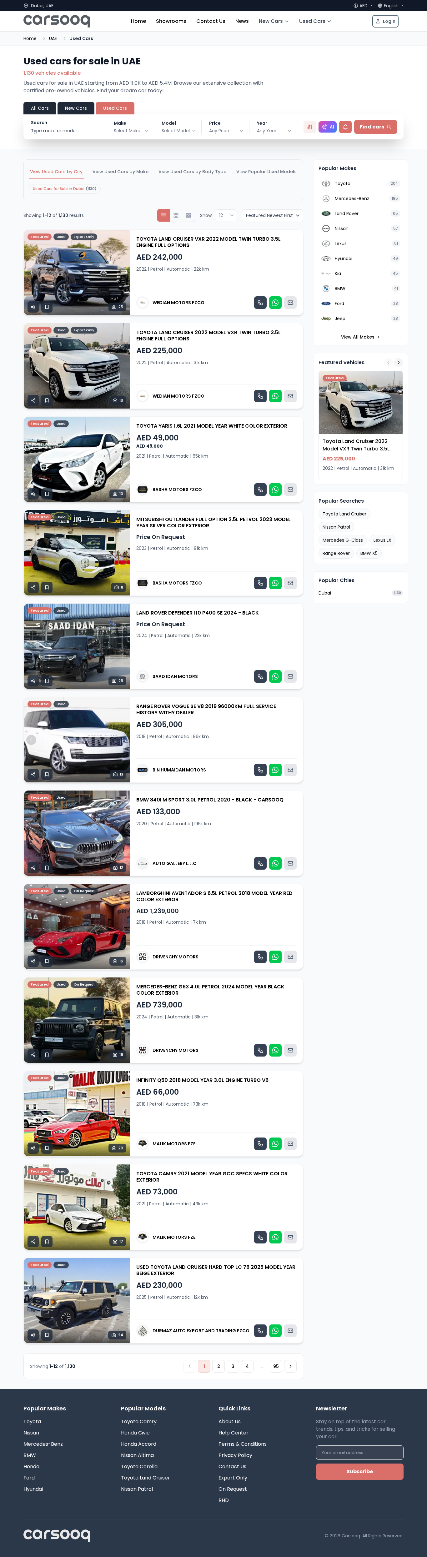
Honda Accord (138, 1444)
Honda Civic (135, 1432)
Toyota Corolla (139, 1466)
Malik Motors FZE (174, 1144)
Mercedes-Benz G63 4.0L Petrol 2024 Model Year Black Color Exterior (210, 990)
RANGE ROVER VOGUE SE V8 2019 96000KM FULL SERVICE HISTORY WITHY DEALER (206, 709)
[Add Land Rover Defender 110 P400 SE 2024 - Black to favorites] (47, 680)
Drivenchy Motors (175, 957)
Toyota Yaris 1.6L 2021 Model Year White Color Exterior (211, 425)
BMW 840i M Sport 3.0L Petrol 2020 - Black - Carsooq (210, 799)
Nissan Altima (137, 1455)
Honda (31, 1466)
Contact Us (210, 21)
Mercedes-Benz (43, 1444)
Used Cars (312, 21)
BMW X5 (369, 553)
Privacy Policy (235, 1455)
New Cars (271, 21)
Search (39, 122)
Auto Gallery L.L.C (174, 863)
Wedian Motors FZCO (178, 302)
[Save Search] (345, 127)
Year (262, 123)
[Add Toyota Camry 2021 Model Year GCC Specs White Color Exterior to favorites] (47, 1241)
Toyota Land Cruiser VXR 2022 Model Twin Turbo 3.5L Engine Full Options (208, 242)
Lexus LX (382, 540)
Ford (29, 1477)
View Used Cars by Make (120, 171)
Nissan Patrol (336, 527)
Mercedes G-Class (343, 540)
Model (169, 123)
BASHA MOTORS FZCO (177, 489)
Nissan (31, 1432)
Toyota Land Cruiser (344, 514)
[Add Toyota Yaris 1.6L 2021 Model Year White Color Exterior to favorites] (47, 494)
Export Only (233, 1477)
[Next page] (290, 1366)
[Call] (260, 302)
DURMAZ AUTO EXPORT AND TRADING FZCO (201, 1331)
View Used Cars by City (56, 171)
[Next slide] (123, 273)
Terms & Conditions (243, 1444)
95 (276, 1366)
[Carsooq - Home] (56, 21)
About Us (230, 1421)
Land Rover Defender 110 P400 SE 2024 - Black (197, 612)
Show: (206, 215)
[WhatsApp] (275, 302)
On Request (233, 1489)
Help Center (234, 1432)
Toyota (32, 1421)
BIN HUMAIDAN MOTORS (179, 770)
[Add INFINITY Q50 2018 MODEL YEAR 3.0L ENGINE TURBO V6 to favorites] (47, 1148)
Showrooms (171, 21)
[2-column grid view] (176, 215)
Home (138, 21)
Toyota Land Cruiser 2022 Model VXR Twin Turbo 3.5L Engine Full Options (208, 335)
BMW (29, 1455)
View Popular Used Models (266, 171)
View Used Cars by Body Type (192, 171)
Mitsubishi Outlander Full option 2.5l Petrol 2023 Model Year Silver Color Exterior (213, 522)
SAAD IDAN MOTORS (175, 676)
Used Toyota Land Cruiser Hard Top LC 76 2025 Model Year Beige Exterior (215, 1270)
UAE (53, 38)
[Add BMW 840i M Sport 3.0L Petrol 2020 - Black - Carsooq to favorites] (47, 867)
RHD (224, 1500)
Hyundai (33, 1489)
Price (215, 123)
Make (120, 123)
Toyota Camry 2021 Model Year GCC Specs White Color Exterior (212, 1176)
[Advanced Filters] (310, 127)
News (242, 21)
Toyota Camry (139, 1421)
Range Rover (336, 553)
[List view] (163, 215)
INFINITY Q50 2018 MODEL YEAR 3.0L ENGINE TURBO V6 (202, 1080)
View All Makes (357, 337)
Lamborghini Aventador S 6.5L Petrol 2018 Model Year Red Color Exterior (214, 896)
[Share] (33, 307)
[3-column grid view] (188, 215)
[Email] (290, 302)
